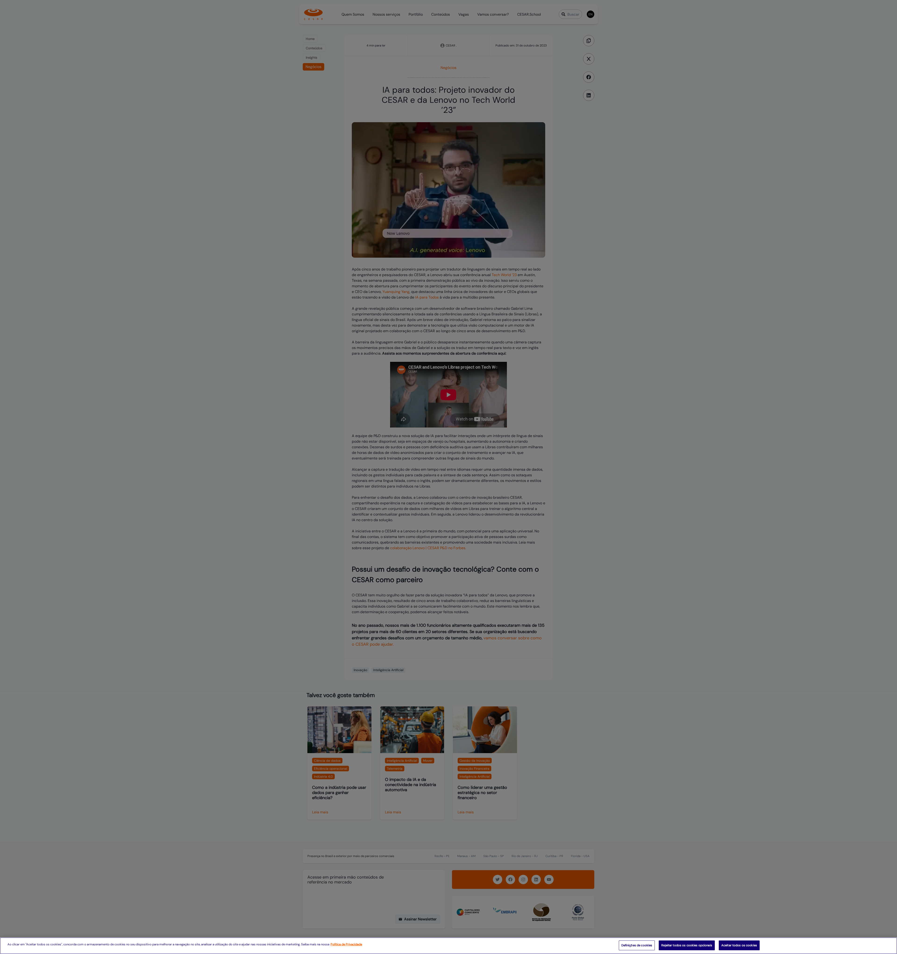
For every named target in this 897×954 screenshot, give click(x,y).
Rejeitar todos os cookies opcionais (686, 945)
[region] (448, 945)
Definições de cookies (636, 945)
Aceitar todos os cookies (739, 945)
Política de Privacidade (346, 944)
